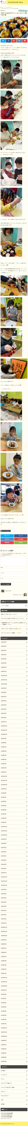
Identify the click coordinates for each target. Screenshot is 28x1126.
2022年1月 (3, 872)
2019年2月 (3, 1019)
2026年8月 (3, 642)
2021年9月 (3, 889)
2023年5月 (3, 805)
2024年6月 (3, 751)
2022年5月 (3, 856)
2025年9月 (3, 688)
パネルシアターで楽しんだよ (11, 628)
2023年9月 (3, 788)
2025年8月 (3, 692)
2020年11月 (4, 931)
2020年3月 (3, 965)
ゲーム (2, 1079)
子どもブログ (4, 1095)
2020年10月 (4, 935)
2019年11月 (4, 981)
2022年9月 (3, 839)
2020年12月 (4, 927)
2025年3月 (3, 713)
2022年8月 (3, 843)
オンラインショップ (6, 1118)
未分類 (2, 1104)
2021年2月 (3, 918)
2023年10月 (4, 784)
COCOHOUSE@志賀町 (7, 1113)
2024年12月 (4, 726)
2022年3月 (3, 864)
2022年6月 (3, 851)
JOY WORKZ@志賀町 (6, 1116)
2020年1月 (3, 973)
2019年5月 (3, 1007)
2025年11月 (4, 679)
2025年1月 (3, 721)
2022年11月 (4, 830)
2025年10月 (4, 684)
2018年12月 (4, 1028)
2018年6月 (3, 1048)
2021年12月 (4, 877)
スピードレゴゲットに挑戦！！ (11, 633)
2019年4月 (3, 1011)
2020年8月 (3, 944)
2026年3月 (3, 663)
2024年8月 (3, 742)
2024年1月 (3, 772)
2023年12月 (4, 776)
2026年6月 (3, 650)
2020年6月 (3, 952)
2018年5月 (3, 1053)
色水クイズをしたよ (9, 614)
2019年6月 (3, 1002)
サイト (2, 578)
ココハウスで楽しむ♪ (6, 530)
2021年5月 (3, 906)
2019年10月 (4, 986)
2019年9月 (3, 990)
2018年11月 (4, 1032)
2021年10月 (4, 885)
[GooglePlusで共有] (14, 40)
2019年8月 (3, 994)
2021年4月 (3, 910)
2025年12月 (4, 675)
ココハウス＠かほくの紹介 (8, 1087)
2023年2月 (3, 818)
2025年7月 (3, 696)
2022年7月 (3, 847)
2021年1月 (3, 923)
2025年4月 (3, 709)
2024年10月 (4, 734)
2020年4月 (3, 960)
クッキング (4, 1074)
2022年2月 (3, 868)
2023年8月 (3, 793)
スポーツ (3, 1091)
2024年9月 (3, 738)
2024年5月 (3, 755)
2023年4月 (3, 809)
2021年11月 (4, 881)
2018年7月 (3, 1044)
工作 (2, 1100)
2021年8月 (3, 893)
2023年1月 (3, 822)
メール (2, 572)
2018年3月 (3, 1061)
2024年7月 (3, 747)
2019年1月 (3, 1023)
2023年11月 (4, 780)
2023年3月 (3, 814)
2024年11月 (4, 730)
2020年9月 (3, 939)
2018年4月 (3, 1057)
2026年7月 (3, 646)
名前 (2, 567)
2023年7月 (3, 797)
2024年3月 (3, 763)
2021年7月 (3, 898)
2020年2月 (3, 969)
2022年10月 (4, 835)
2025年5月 (3, 705)
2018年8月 (3, 1040)
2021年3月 (3, 914)
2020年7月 (3, 948)
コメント (3, 556)
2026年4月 (3, 658)
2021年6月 (3, 902)
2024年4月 (3, 759)
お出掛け (3, 1070)
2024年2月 (3, 768)
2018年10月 (4, 1036)
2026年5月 (3, 654)
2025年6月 (3, 700)
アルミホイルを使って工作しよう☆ (12, 618)
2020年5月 (3, 956)
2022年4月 (3, 860)
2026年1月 (3, 671)
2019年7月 (3, 998)
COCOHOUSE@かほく (7, 1115)
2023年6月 (3, 801)
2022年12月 (4, 826)
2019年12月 (4, 977)
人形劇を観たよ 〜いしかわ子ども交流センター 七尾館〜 (13, 623)
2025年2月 (3, 717)
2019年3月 (3, 1015)
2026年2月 (3, 667)
